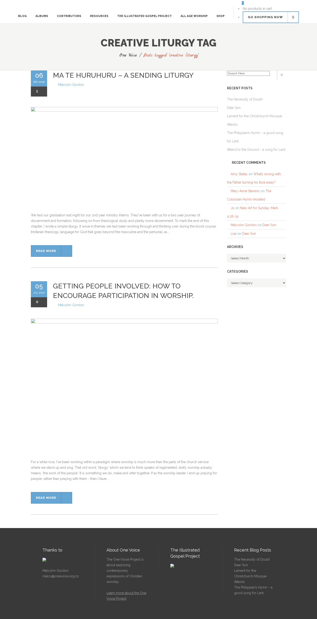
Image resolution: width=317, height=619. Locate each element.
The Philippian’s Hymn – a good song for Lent (253, 590)
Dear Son (269, 225)
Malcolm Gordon (71, 85)
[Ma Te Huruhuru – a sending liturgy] (124, 159)
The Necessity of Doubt (252, 559)
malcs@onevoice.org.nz (60, 576)
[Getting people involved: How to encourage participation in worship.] (124, 389)
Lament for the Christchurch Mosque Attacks (250, 576)
